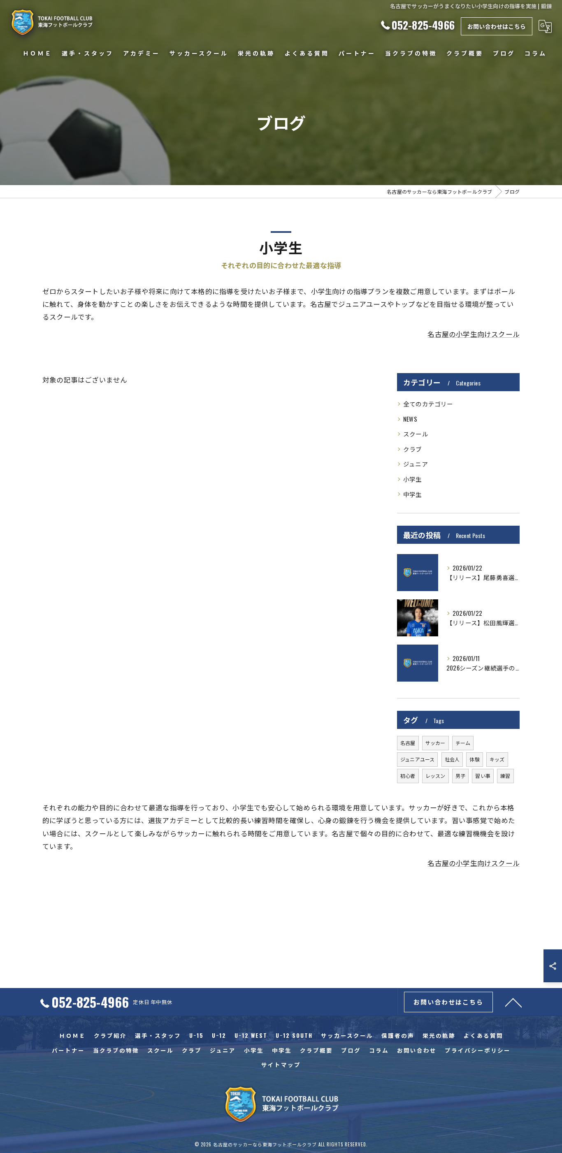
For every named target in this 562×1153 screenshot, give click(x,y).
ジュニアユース (417, 759)
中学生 (412, 494)
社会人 (452, 759)
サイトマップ (281, 1064)
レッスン (435, 775)
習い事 (482, 775)
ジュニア (415, 463)
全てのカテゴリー (428, 403)
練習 (505, 775)
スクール (415, 433)
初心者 (408, 775)
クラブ (412, 449)
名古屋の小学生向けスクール (473, 334)
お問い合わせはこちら (496, 26)
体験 (474, 759)
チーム (463, 742)
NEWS (410, 419)
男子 (460, 775)
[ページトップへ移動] (513, 1002)
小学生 (412, 479)
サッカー (435, 742)
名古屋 (408, 742)
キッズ (497, 759)
